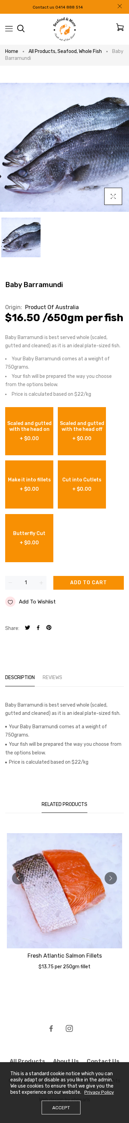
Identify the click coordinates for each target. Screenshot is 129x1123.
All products (42, 51)
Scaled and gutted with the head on (29, 431)
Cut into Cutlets (81, 484)
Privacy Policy (99, 1092)
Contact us (103, 1061)
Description (20, 677)
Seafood (67, 51)
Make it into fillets (29, 484)
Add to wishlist (37, 602)
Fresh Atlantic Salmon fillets (65, 955)
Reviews (52, 677)
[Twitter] (27, 628)
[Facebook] (38, 628)
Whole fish (90, 51)
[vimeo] (49, 628)
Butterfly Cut (29, 538)
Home (11, 51)
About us (66, 1061)
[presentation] (18, 878)
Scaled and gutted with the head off (82, 431)
